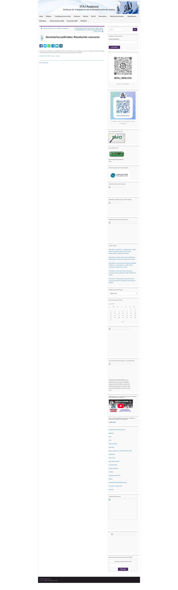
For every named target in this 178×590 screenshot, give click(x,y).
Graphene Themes (53, 580)
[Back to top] (174, 586)
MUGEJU (84, 21)
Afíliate (48, 16)
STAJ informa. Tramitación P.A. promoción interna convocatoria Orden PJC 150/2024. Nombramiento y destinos (122, 280)
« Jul (122, 322)
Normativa (103, 16)
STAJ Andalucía (89, 6)
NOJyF (93, 16)
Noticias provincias (117, 16)
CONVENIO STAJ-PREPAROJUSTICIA (118, 482)
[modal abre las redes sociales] (61, 45)
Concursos (45, 62)
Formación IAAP (72, 21)
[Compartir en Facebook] (41, 45)
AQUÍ (114, 422)
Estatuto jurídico (113, 444)
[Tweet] (45, 45)
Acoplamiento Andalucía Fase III (117, 429)
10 (110, 313)
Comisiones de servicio (63, 16)
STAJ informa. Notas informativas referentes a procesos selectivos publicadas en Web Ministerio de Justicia (122, 273)
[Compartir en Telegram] (53, 45)
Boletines (42, 21)
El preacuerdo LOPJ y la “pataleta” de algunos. (56, 28)
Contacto (77, 16)
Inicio (41, 16)
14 (127, 313)
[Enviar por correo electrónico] (57, 45)
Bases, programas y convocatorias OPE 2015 (120, 451)
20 (123, 315)
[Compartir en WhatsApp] (49, 45)
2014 (110, 436)
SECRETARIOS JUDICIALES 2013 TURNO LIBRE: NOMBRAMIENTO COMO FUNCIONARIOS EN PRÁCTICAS (88, 29)
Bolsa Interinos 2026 (57, 21)
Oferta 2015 (112, 458)
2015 (110, 440)
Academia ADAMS (113, 468)
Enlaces (85, 16)
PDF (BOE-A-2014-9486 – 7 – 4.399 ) (49, 56)
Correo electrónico (114, 39)
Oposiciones (131, 16)
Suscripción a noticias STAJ (115, 486)
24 (110, 317)
